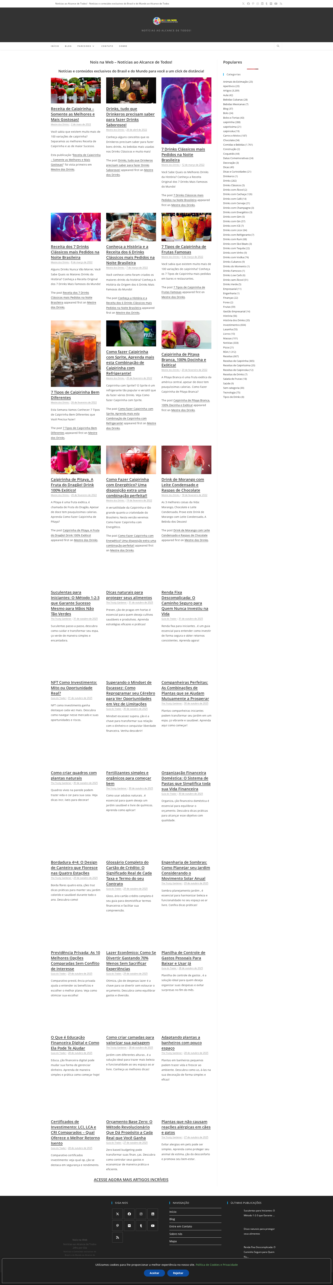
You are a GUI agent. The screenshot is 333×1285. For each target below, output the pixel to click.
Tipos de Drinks (232, 397)
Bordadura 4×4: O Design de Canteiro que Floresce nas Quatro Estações (74, 868)
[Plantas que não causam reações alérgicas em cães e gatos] (186, 1114)
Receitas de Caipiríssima (236, 365)
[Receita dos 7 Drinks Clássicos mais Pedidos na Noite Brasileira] (76, 239)
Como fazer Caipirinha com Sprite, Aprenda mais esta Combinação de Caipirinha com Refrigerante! (130, 362)
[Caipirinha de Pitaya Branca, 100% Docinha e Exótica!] (186, 346)
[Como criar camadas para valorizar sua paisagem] (131, 1029)
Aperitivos (229, 86)
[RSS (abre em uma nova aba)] (280, 4)
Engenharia (229, 293)
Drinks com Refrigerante (237, 234)
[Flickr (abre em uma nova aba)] (271, 4)
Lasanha (228, 329)
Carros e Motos (232, 135)
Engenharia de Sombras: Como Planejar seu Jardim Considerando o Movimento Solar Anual (185, 870)
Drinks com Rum (232, 239)
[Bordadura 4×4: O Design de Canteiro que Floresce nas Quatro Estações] (76, 854)
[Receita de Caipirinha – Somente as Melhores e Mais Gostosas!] (76, 101)
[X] (117, 1214)
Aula (225, 95)
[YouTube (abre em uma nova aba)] (276, 4)
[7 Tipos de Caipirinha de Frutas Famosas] (186, 239)
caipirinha (228, 122)
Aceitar (154, 1273)
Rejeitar (178, 1273)
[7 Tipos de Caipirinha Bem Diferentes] (76, 384)
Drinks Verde (230, 284)
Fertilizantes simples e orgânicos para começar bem (128, 778)
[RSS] (117, 1237)
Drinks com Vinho (233, 252)
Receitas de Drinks (233, 374)
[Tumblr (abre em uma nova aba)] (267, 4)
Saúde (226, 383)
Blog (225, 108)
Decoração (229, 162)
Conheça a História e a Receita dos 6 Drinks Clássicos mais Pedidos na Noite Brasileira (130, 254)
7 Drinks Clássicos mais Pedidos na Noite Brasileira (183, 155)
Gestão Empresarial (234, 311)
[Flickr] (129, 1225)
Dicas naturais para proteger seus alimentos (129, 595)
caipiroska (229, 131)
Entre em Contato (180, 1226)
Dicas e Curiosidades (234, 171)
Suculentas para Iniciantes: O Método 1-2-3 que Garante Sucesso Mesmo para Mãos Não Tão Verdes (75, 603)
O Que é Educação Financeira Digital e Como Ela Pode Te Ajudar (75, 1043)
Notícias (227, 343)
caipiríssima (229, 126)
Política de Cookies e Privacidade (217, 1265)
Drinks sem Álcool (233, 280)
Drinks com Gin (231, 221)
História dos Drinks (234, 320)
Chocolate (229, 140)
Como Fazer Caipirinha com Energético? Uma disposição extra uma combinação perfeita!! (127, 487)
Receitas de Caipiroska (236, 370)
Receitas (228, 356)
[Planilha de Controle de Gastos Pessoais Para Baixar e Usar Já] (186, 944)
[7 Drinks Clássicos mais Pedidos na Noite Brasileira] (186, 141)
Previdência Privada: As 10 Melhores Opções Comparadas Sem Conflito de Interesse (75, 960)
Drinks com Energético (236, 212)
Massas (227, 338)
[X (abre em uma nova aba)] (243, 4)
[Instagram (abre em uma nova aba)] (257, 4)
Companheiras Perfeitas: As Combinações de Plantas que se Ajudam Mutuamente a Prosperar (185, 690)
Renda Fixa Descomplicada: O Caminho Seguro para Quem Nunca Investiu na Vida (184, 603)
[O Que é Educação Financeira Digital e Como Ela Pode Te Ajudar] (76, 1029)
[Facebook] (129, 1214)
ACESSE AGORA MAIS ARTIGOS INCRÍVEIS (131, 1179)
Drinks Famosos (232, 270)
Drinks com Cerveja (234, 203)
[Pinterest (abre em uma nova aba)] (253, 4)
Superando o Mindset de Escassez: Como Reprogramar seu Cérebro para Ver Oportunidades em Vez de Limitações (130, 693)
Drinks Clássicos (232, 185)
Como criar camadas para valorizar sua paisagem (130, 1040)
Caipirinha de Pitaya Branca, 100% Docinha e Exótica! (183, 360)
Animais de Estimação (235, 81)
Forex (226, 302)
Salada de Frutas (232, 379)
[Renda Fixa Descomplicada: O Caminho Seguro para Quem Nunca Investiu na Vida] (186, 584)
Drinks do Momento (234, 266)
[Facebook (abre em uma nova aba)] (248, 4)
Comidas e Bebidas (234, 144)
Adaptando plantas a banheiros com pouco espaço (181, 1043)
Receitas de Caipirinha (235, 361)
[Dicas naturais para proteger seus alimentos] (131, 584)
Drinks (226, 180)
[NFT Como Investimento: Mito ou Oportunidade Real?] (76, 674)
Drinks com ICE (231, 225)
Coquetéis (229, 153)
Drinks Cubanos (232, 261)
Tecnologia (229, 392)
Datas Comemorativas (236, 158)
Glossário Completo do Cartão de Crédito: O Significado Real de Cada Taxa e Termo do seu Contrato (129, 873)
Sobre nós (175, 1234)
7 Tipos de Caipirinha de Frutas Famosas (183, 249)
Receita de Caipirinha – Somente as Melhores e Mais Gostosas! (73, 114)
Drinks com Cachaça (234, 194)
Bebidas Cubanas (233, 99)
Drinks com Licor (232, 230)
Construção (229, 149)
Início (172, 1212)
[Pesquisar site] (278, 46)
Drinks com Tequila (234, 248)
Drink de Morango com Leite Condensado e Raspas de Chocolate (182, 485)
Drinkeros (228, 176)
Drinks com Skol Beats (235, 244)
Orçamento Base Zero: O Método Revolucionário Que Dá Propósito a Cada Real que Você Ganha (129, 1129)
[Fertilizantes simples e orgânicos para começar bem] (131, 765)
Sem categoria (231, 388)
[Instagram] (141, 1214)
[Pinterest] (117, 1225)
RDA (225, 352)
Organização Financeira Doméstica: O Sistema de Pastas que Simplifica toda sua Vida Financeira (186, 780)
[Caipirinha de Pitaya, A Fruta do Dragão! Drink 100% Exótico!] (76, 472)
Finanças (228, 297)
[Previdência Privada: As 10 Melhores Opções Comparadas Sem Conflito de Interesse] (76, 944)
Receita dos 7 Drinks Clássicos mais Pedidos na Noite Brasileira (75, 252)
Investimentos (231, 325)
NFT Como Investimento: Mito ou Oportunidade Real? (74, 688)
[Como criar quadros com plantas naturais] (76, 765)
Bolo (225, 113)
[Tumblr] (141, 1225)
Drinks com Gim (232, 216)
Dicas (226, 167)
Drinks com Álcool (233, 189)
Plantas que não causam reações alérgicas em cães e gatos (186, 1127)
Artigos (227, 90)
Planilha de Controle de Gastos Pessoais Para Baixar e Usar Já (183, 958)
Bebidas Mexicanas (234, 104)
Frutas (226, 306)
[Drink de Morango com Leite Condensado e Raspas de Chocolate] (186, 472)
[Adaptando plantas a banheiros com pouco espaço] (186, 1029)
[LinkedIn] (152, 1214)
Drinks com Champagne (237, 208)
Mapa (173, 1241)
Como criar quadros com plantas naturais (74, 775)
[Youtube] (152, 1225)
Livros (226, 333)
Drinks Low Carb (232, 275)
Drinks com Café (232, 198)
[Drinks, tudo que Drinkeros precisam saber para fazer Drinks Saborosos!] (131, 101)
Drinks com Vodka (233, 257)
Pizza (226, 347)
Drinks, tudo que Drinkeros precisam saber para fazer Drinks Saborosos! (130, 116)
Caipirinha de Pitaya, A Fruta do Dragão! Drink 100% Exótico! (72, 485)
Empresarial (230, 289)
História (227, 316)
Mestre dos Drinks (62, 169)
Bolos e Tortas (231, 117)
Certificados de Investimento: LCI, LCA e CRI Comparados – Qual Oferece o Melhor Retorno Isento (75, 1132)
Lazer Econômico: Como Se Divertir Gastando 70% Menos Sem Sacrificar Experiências (131, 960)
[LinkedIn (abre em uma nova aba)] (262, 4)
